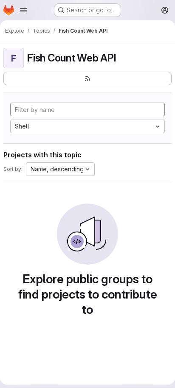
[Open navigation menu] (23, 10)
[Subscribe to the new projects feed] (87, 78)
